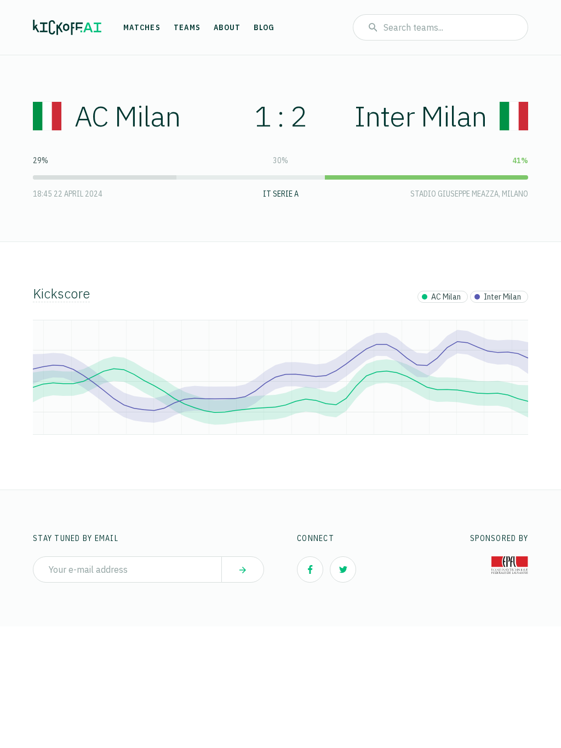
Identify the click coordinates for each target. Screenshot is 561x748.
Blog (264, 27)
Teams (187, 27)
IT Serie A (281, 194)
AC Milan (127, 115)
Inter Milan (420, 115)
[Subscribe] (242, 569)
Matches (142, 27)
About (227, 27)
